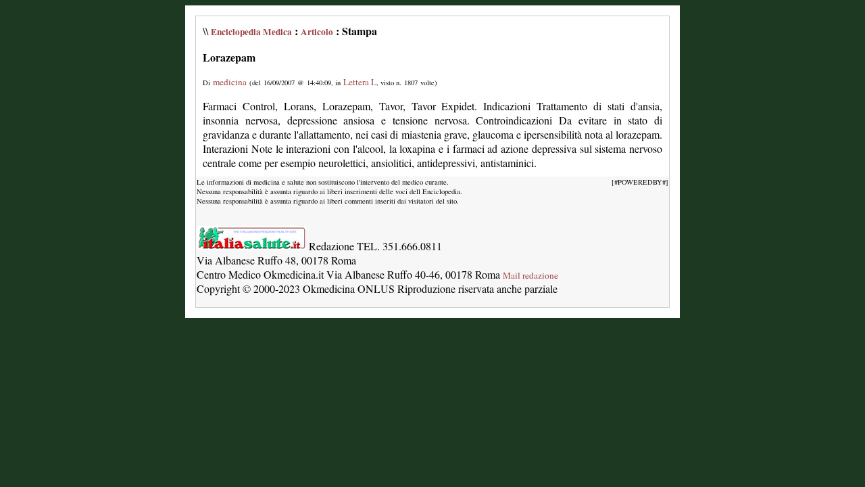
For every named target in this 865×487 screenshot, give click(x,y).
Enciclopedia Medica (251, 32)
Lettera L (359, 82)
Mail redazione (530, 275)
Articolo (317, 32)
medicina (230, 82)
